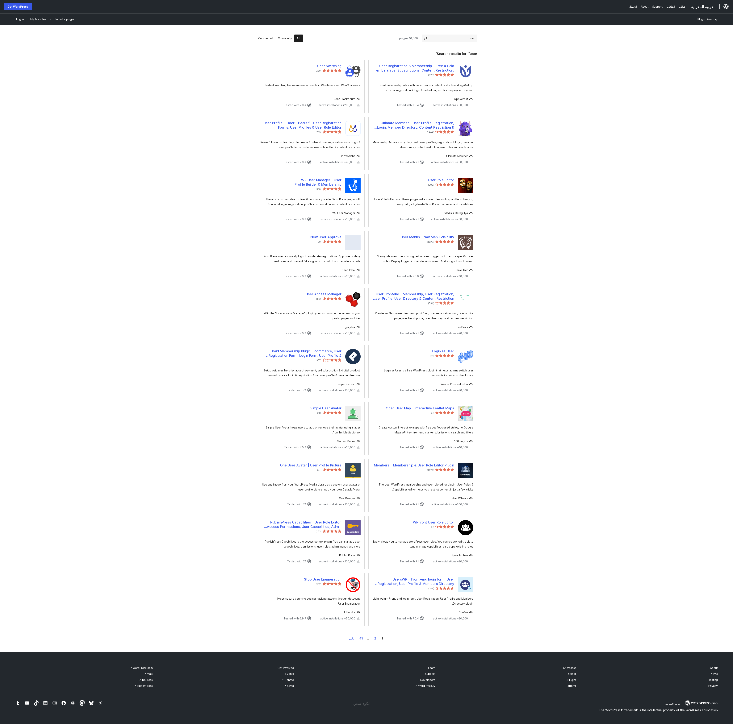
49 (361, 638)
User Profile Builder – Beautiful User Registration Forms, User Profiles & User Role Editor (302, 125)
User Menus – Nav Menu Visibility (427, 237)
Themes (571, 673)
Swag (289, 685)
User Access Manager (323, 294)
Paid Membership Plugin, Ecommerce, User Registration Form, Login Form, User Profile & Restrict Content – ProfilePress (305, 353)
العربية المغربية (673, 703)
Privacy (713, 685)
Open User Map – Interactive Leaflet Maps (420, 408)
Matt (148, 673)
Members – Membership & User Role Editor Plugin (414, 465)
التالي (352, 638)
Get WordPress (17, 6)
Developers (427, 679)
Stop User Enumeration (322, 579)
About (714, 667)
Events (289, 673)
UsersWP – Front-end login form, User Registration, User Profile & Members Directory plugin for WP (416, 581)
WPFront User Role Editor (433, 522)
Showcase (569, 667)
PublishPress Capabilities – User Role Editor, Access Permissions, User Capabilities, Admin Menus (304, 524)
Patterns (571, 685)
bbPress (146, 679)
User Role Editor (441, 180)
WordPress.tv (425, 685)
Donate (287, 679)
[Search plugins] (425, 38)
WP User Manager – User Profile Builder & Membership (318, 182)
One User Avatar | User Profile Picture (310, 465)
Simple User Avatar (325, 408)
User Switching (329, 66)
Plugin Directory (707, 19)
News (714, 673)
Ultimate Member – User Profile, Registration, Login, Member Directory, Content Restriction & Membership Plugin (415, 125)
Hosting (713, 679)
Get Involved (286, 667)
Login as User (443, 351)
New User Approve (325, 237)
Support (430, 673)
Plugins (572, 679)
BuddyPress (143, 685)
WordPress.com (141, 667)
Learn (431, 667)
